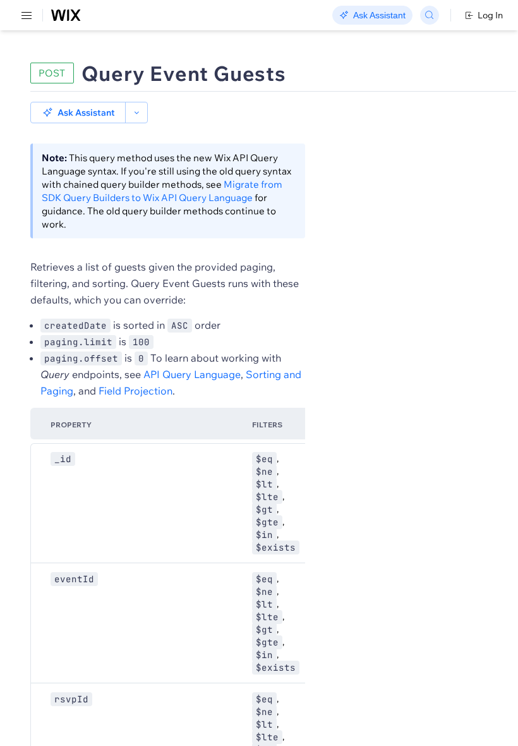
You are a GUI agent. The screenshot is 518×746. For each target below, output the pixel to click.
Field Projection (135, 390)
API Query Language (192, 374)
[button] (78, 112)
